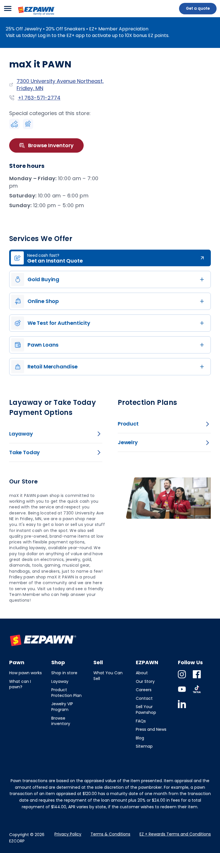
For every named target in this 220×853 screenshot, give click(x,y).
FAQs (141, 721)
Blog (140, 738)
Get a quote (198, 8)
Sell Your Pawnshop (146, 709)
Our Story (145, 681)
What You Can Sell (108, 675)
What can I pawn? (20, 684)
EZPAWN (27, 15)
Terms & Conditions (110, 834)
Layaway (59, 681)
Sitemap (144, 746)
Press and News (151, 729)
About (142, 673)
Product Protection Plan (66, 692)
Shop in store (64, 673)
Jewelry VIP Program (62, 706)
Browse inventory (60, 721)
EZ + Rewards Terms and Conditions (175, 834)
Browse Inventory (51, 145)
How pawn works (25, 673)
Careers (144, 690)
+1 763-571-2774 (39, 97)
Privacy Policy (67, 834)
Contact (144, 698)
